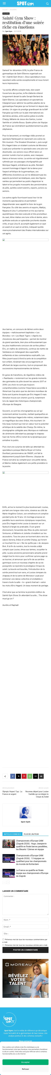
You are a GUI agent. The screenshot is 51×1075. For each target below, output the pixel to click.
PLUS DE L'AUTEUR (31, 834)
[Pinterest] (24, 776)
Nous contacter (25, 1041)
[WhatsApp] (29, 776)
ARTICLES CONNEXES (12, 834)
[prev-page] (4, 882)
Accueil (4, 10)
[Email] (35, 776)
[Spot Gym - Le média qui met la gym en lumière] (25, 4)
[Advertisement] (25, 300)
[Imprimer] (41, 776)
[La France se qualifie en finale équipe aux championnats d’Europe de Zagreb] (8, 873)
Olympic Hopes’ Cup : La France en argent (12, 792)
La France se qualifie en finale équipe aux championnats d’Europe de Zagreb (32, 873)
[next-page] (8, 882)
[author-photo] (25, 818)
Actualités (13, 10)
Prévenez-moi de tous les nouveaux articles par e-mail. (26, 945)
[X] (18, 776)
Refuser (25, 1069)
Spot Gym (8, 31)
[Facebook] (12, 776)
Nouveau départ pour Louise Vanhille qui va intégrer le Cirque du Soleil (37, 794)
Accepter (25, 1062)
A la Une (5, 876)
